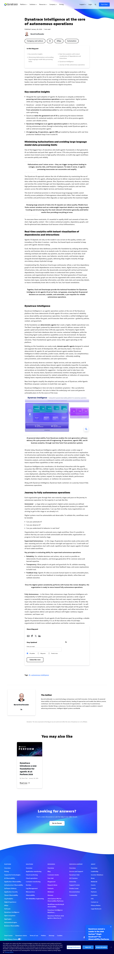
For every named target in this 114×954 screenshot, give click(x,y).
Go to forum (57, 823)
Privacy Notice (9, 952)
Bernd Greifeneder (37, 34)
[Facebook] (31, 635)
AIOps (59, 41)
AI (50, 41)
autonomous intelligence (40, 675)
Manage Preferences (74, 947)
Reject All (88, 947)
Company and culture (35, 41)
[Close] (111, 947)
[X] (35, 635)
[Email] (28, 635)
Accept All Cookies (101, 947)
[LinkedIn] (39, 635)
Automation (71, 41)
